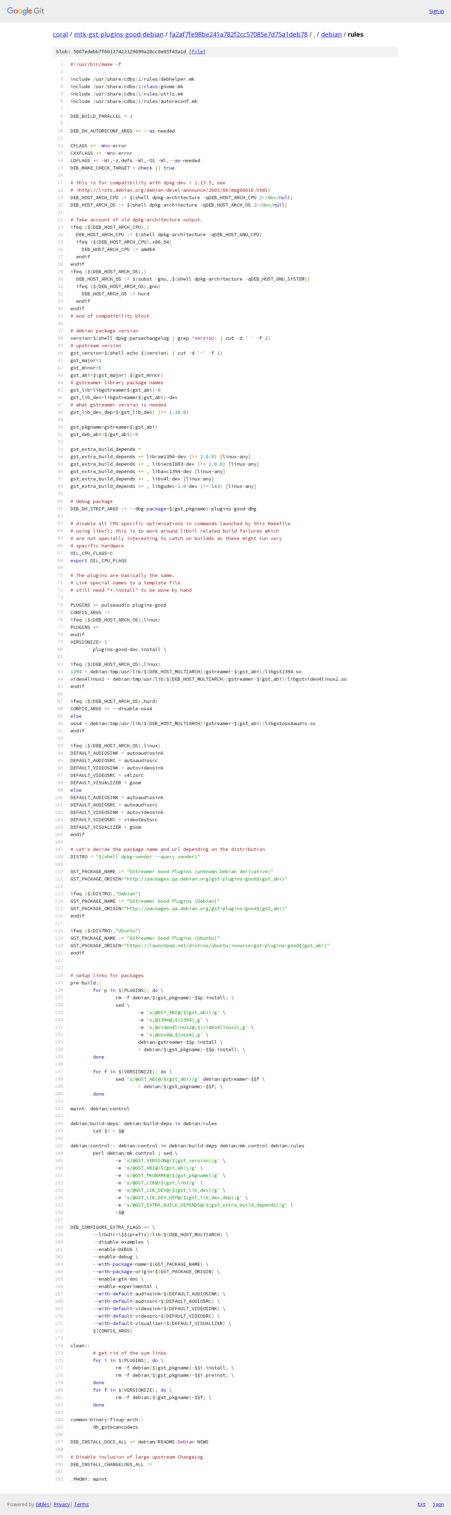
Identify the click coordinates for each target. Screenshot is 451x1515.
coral (60, 34)
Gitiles (42, 1504)
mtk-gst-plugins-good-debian (118, 34)
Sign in (436, 11)
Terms (81, 1504)
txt (421, 1504)
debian (331, 34)
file (197, 52)
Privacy (62, 1504)
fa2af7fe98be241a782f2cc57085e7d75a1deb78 (238, 34)
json (438, 1504)
